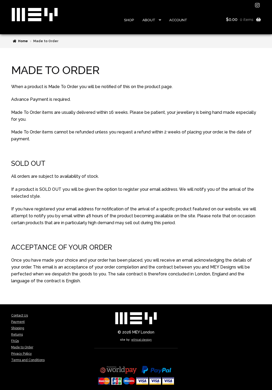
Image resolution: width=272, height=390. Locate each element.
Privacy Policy (21, 354)
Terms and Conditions (28, 360)
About (148, 20)
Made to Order (22, 347)
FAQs (15, 341)
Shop (129, 20)
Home (23, 41)
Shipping (17, 328)
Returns (17, 334)
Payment (18, 322)
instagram (258, 5)
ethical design (141, 339)
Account (178, 20)
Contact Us (19, 315)
